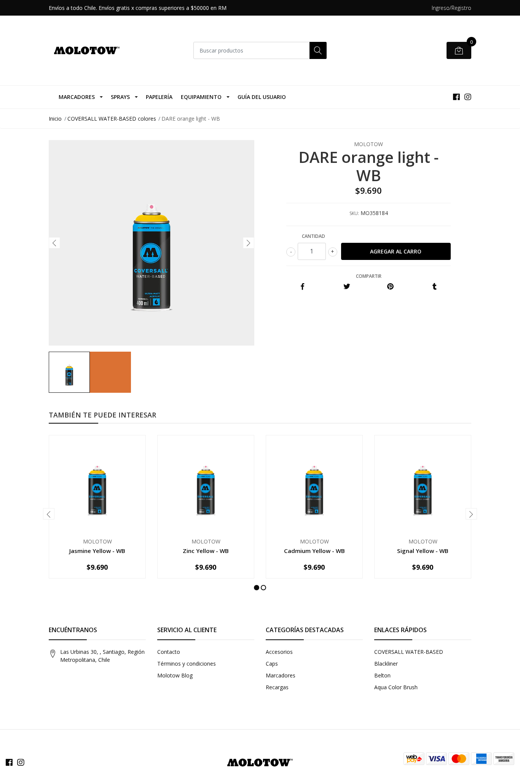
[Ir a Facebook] (456, 97)
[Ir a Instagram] (467, 97)
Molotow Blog (175, 675)
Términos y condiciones (186, 663)
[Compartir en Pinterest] (390, 286)
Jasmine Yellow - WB (97, 551)
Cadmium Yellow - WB (314, 551)
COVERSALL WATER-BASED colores (111, 118)
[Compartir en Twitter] (346, 286)
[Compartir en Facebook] (302, 286)
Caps (272, 663)
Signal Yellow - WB (422, 551)
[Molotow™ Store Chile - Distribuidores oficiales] (87, 50)
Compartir (368, 276)
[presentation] (54, 243)
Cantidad (313, 236)
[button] (256, 587)
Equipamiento (201, 96)
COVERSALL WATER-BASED (408, 651)
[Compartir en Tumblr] (434, 286)
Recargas (277, 687)
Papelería (159, 96)
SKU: (354, 213)
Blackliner (386, 663)
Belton (382, 675)
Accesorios (279, 651)
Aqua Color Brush (396, 687)
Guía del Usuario (262, 96)
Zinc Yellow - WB (206, 551)
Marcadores (77, 96)
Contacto (168, 651)
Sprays (120, 96)
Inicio (55, 118)
